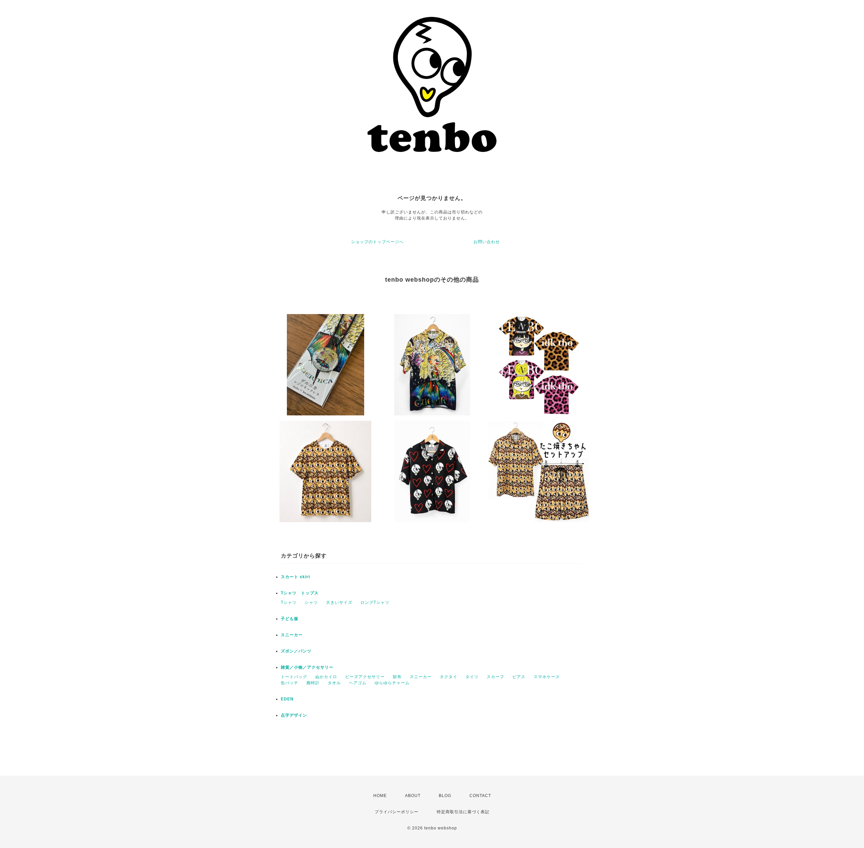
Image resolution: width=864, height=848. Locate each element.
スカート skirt (295, 576)
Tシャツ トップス (300, 593)
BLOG (445, 795)
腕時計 (313, 682)
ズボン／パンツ (296, 651)
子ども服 (289, 618)
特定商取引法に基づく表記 (463, 812)
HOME (380, 795)
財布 (397, 676)
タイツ (472, 676)
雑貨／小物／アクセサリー (307, 667)
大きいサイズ (339, 602)
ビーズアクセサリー (365, 676)
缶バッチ (289, 682)
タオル (334, 682)
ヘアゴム (358, 682)
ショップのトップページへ (377, 241)
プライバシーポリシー (396, 812)
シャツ (311, 602)
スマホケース (547, 676)
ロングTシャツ (374, 602)
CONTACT (480, 795)
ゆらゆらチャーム (392, 682)
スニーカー (292, 635)
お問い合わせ (487, 241)
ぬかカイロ (326, 676)
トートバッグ (294, 676)
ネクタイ (448, 676)
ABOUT (413, 795)
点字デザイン (294, 715)
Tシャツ (289, 602)
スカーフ (495, 676)
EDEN (287, 699)
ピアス (518, 676)
